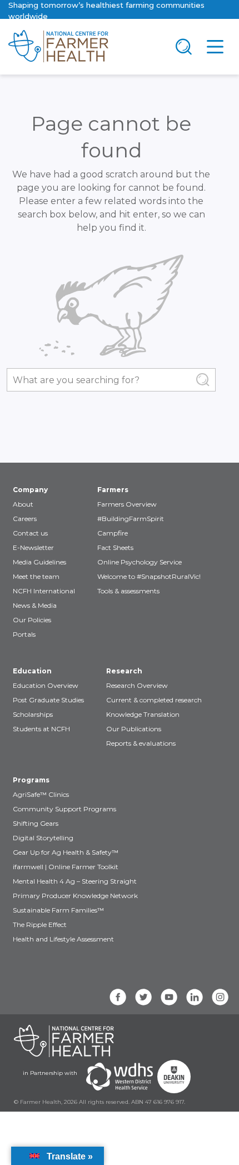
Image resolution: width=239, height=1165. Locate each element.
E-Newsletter (33, 547)
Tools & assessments (128, 591)
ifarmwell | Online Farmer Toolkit (65, 866)
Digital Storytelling (43, 838)
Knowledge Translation (143, 714)
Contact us (30, 533)
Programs (31, 780)
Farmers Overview (127, 504)
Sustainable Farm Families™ (58, 910)
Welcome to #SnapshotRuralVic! (149, 576)
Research (124, 671)
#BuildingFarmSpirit (130, 518)
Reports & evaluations (141, 743)
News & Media (35, 605)
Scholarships (33, 714)
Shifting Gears (35, 823)
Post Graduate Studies (48, 700)
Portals (24, 634)
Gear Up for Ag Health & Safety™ (65, 852)
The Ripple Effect (40, 924)
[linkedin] (194, 997)
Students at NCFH (41, 729)
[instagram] (220, 997)
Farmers (112, 489)
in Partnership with (50, 1073)
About (23, 504)
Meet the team (36, 576)
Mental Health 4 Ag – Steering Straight (75, 881)
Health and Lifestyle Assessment (63, 939)
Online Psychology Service (139, 562)
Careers (25, 518)
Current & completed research (154, 700)
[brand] (84, 46)
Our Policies (32, 620)
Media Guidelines (39, 562)
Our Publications (133, 729)
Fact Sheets (115, 547)
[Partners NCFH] (64, 1041)
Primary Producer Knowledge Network (75, 895)
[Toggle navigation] (184, 47)
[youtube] (169, 997)
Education (32, 671)
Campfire (112, 533)
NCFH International (44, 591)
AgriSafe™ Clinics (41, 794)
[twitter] (143, 997)
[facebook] (117, 997)
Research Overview (137, 685)
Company (30, 489)
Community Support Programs (64, 809)
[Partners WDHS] (119, 1076)
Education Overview (45, 685)
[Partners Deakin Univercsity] (174, 1076)
